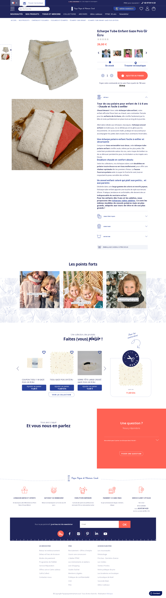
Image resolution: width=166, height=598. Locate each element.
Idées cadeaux (96, 14)
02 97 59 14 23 (143, 508)
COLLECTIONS (69, 14)
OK (125, 524)
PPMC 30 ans (110, 14)
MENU (12, 10)
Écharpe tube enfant (78, 20)
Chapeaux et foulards (40, 20)
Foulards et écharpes (59, 20)
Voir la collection (61, 395)
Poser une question (131, 454)
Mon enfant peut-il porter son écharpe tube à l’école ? (120, 440)
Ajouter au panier (135, 75)
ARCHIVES (83, 14)
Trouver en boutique (135, 65)
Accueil (14, 20)
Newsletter (124, 14)
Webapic (109, 594)
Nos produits (24, 20)
